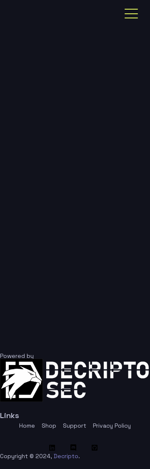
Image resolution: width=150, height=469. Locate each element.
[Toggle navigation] (131, 14)
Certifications (29, 170)
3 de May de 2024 (52, 224)
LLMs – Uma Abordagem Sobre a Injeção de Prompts (70, 247)
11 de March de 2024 (89, 279)
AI (12, 224)
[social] (54, 447)
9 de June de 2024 (87, 170)
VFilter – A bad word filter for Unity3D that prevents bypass (73, 132)
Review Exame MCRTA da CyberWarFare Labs (64, 301)
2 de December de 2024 (74, 104)
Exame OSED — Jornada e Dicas (64, 192)
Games (19, 104)
